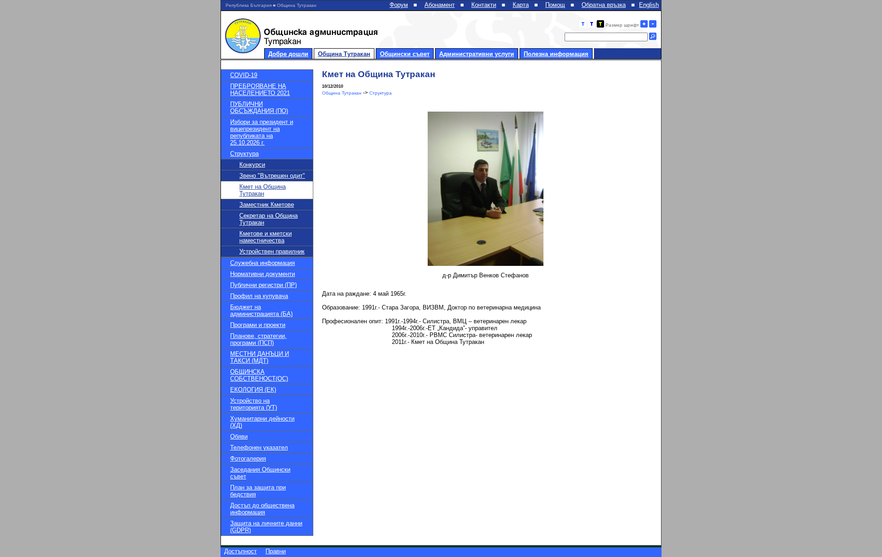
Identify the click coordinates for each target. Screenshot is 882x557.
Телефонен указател (259, 447)
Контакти (483, 4)
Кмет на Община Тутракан (262, 190)
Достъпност (240, 551)
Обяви (239, 436)
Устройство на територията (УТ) (253, 404)
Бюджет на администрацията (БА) (261, 310)
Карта (521, 4)
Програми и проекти (257, 324)
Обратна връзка (604, 4)
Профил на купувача (259, 296)
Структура (244, 153)
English (649, 4)
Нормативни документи (262, 273)
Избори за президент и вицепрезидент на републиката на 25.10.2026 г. (261, 132)
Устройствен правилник (272, 251)
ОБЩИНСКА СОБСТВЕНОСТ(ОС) (259, 375)
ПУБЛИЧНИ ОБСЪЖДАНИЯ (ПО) (259, 107)
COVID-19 (243, 75)
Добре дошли (288, 54)
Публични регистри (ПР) (263, 284)
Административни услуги (476, 54)
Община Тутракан (344, 54)
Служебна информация (262, 262)
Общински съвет (405, 54)
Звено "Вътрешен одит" (272, 175)
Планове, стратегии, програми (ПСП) (258, 339)
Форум (399, 4)
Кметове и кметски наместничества (265, 237)
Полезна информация (556, 54)
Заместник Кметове (266, 204)
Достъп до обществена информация (262, 509)
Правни (276, 551)
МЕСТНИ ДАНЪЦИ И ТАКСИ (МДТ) (259, 357)
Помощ (555, 4)
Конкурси (252, 164)
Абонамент (439, 4)
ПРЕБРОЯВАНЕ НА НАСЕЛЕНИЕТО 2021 (260, 89)
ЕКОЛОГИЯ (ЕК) (253, 389)
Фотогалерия (248, 458)
